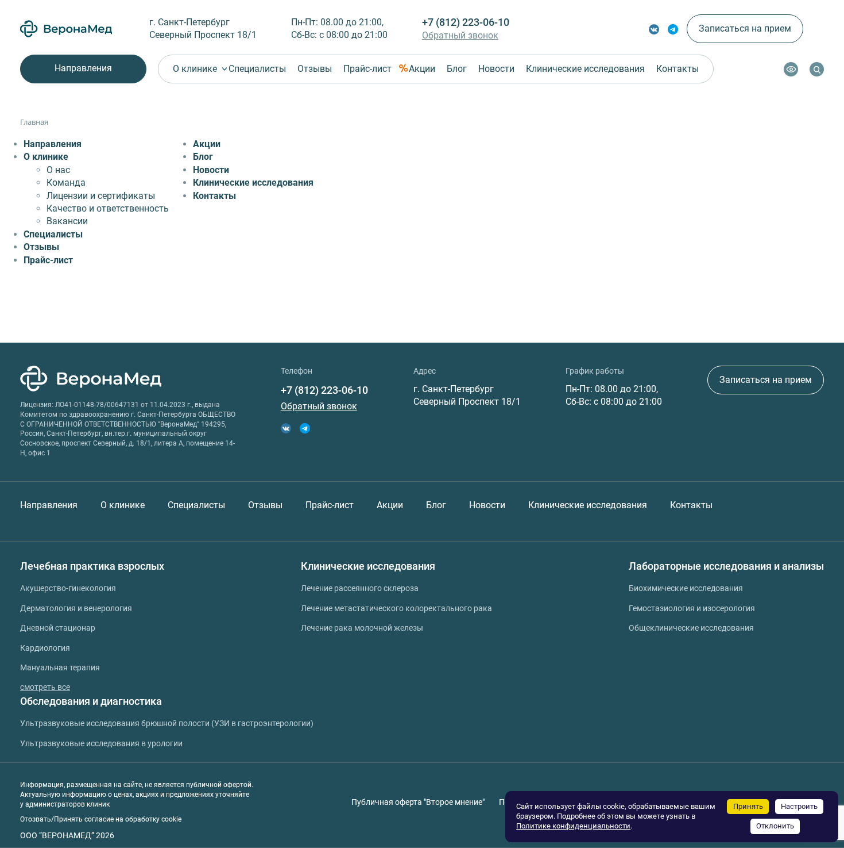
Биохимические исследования (686, 588)
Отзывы (314, 68)
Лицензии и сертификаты (101, 195)
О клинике (195, 68)
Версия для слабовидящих (791, 69)
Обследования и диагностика (91, 701)
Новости (496, 68)
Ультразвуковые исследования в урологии (101, 743)
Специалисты (257, 68)
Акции (422, 68)
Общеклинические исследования (691, 627)
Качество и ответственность (108, 208)
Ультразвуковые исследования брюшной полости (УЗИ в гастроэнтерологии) (166, 723)
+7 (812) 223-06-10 (465, 22)
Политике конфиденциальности (573, 826)
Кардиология (45, 648)
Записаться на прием (745, 28)
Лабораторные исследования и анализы (726, 566)
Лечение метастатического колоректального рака (396, 608)
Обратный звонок (460, 35)
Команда (66, 182)
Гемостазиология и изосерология (692, 608)
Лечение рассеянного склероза (360, 588)
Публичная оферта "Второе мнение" (418, 802)
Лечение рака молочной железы (362, 627)
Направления (83, 68)
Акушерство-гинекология (68, 588)
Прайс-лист (367, 68)
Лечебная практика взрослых (92, 566)
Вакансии (67, 221)
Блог (457, 68)
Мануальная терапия (60, 667)
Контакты (677, 68)
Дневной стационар (57, 627)
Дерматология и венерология (76, 608)
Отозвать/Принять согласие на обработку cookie (100, 819)
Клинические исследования (585, 68)
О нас (58, 169)
